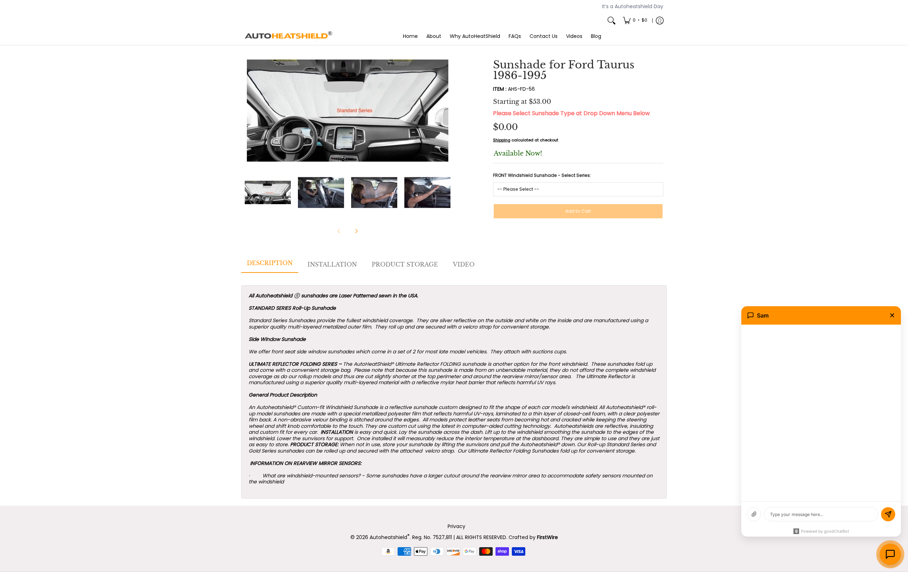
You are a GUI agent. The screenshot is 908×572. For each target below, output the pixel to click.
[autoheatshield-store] (289, 36)
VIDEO (464, 264)
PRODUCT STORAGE (405, 264)
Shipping (501, 140)
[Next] (445, 110)
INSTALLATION (332, 264)
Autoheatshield (390, 537)
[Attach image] (754, 514)
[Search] (611, 20)
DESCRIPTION (270, 263)
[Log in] (660, 20)
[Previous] (250, 110)
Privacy (456, 526)
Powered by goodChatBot (825, 531)
